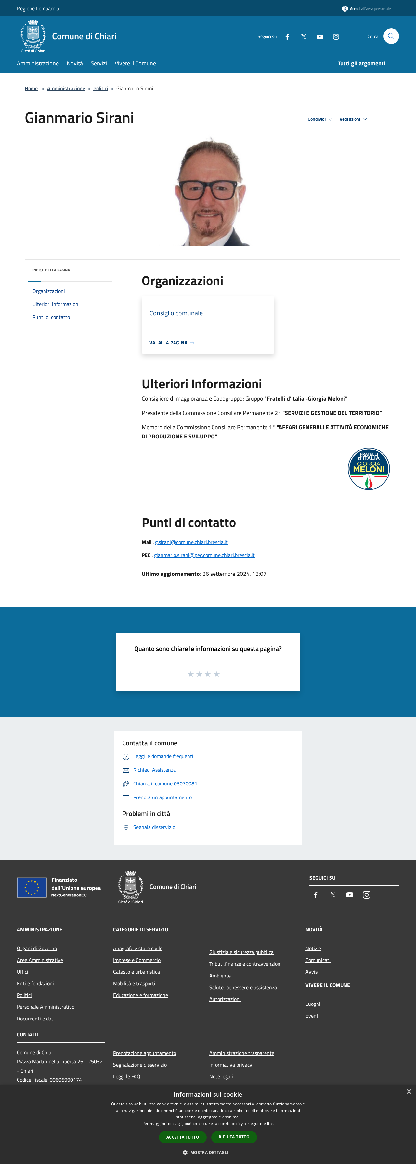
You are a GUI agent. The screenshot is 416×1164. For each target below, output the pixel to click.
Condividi (317, 119)
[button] (208, 1152)
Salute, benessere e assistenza (243, 987)
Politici (100, 88)
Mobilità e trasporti (134, 983)
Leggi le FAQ (126, 1076)
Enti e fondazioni (35, 983)
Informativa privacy (230, 1065)
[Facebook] (284, 36)
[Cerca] (391, 36)
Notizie (313, 948)
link (270, 1123)
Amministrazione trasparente (241, 1053)
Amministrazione (66, 88)
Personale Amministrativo (45, 1007)
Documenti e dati (36, 1018)
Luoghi (313, 1004)
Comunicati (318, 960)
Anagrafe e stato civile (137, 948)
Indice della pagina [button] (51, 270)
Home (31, 88)
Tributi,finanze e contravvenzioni (245, 964)
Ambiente (220, 975)
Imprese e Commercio (137, 960)
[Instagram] (333, 36)
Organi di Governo (37, 948)
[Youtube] (317, 36)
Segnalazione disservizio (140, 1065)
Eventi (313, 1015)
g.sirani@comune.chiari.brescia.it (191, 542)
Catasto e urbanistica (136, 972)
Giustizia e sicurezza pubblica (241, 952)
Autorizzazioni (225, 999)
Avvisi (312, 972)
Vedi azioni (350, 119)
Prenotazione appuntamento (144, 1053)
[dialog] (208, 1124)
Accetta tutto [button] (182, 1137)
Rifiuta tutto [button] (234, 1137)
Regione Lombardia (38, 8)
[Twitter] (300, 36)
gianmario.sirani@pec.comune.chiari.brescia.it (204, 555)
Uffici (22, 972)
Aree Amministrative (40, 960)
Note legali (221, 1076)
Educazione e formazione (140, 995)
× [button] (408, 1091)
